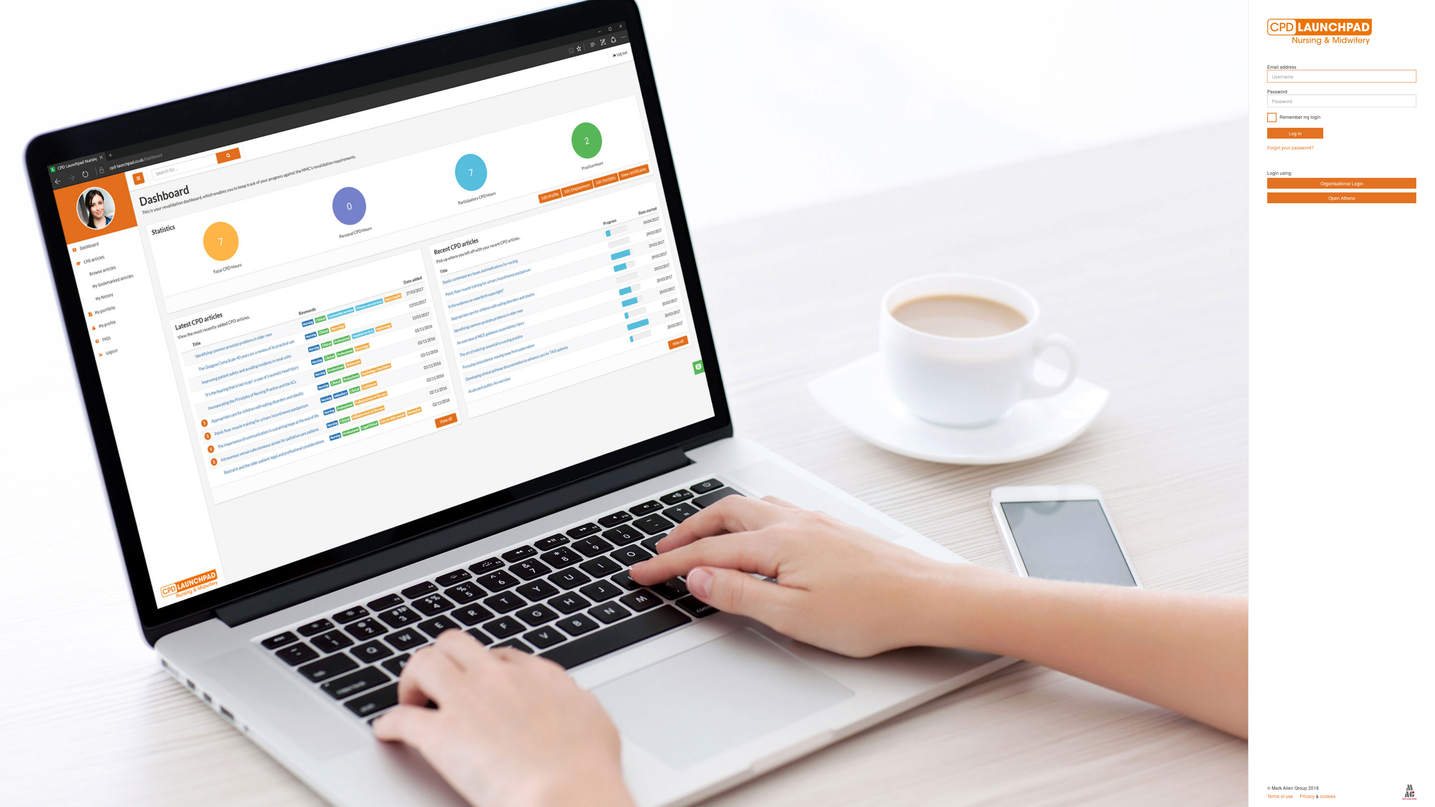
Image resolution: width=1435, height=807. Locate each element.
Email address (1281, 67)
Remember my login (1299, 117)
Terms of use (1280, 796)
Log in (1295, 133)
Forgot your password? (1290, 147)
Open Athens (1341, 198)
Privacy (1308, 796)
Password (1277, 91)
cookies (1328, 796)
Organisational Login (1342, 183)
